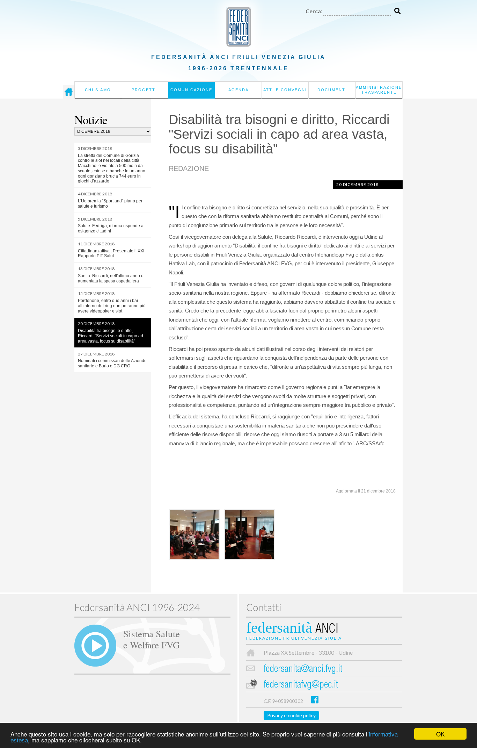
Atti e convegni (285, 90)
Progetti (144, 90)
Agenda (238, 90)
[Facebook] (314, 700)
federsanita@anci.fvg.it (303, 669)
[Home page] (68, 92)
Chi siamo (98, 90)
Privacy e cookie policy (291, 715)
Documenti (332, 90)
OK (440, 733)
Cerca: (314, 11)
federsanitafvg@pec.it (301, 685)
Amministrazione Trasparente (379, 89)
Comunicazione (191, 90)
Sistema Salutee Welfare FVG (151, 638)
